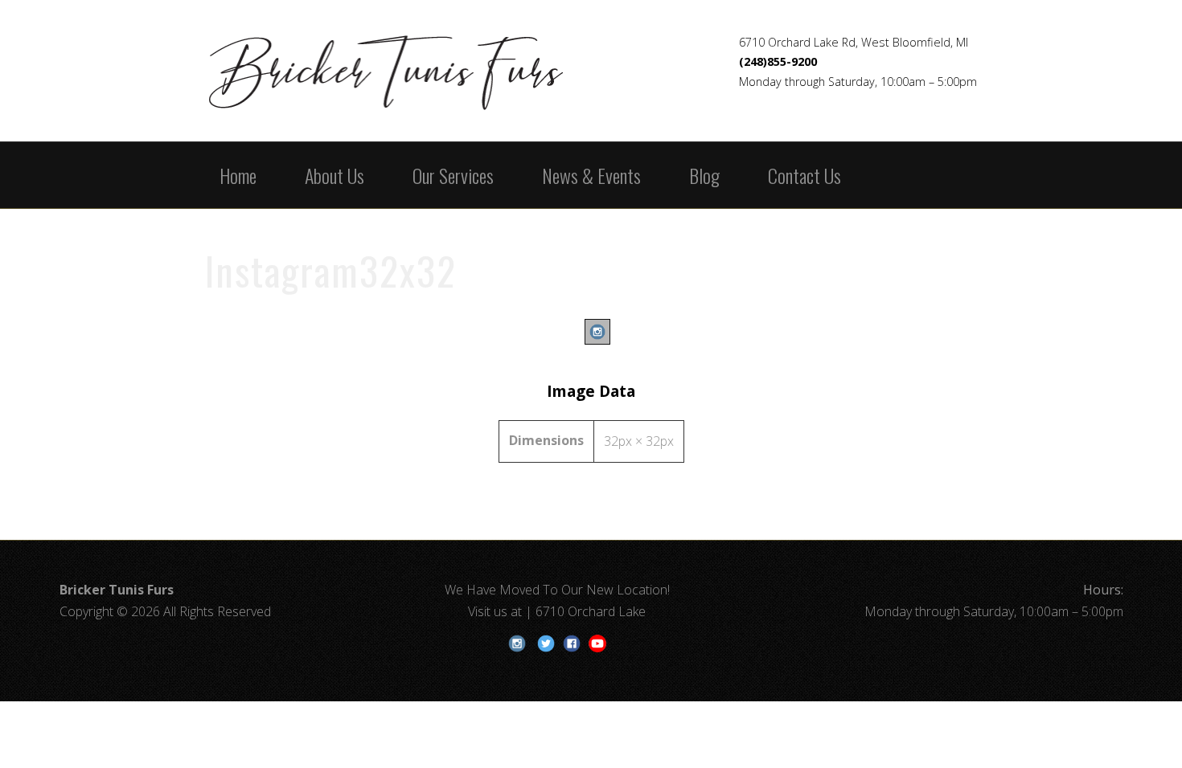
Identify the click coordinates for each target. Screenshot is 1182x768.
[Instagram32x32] (591, 344)
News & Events (591, 175)
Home (238, 175)
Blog (704, 175)
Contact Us (804, 175)
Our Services (453, 175)
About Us (334, 175)
